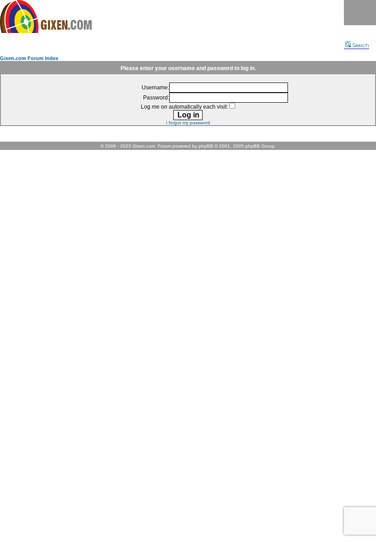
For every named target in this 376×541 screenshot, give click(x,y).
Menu (360, 12)
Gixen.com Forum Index (29, 58)
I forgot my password (188, 122)
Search (360, 45)
